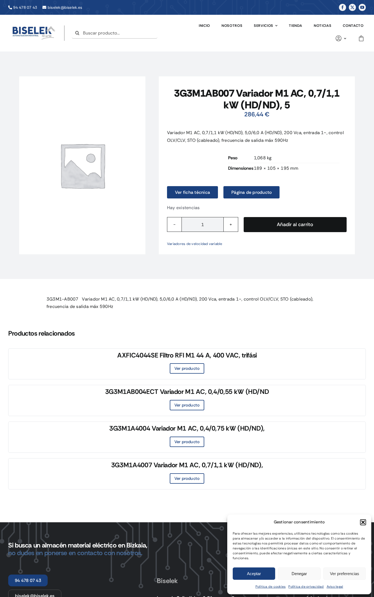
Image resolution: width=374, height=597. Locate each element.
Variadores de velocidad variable (194, 243)
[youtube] (362, 7)
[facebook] (342, 7)
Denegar (299, 573)
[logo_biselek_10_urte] (34, 27)
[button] (363, 522)
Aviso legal (335, 586)
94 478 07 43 (25, 7)
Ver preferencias (344, 573)
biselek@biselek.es (65, 7)
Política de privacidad (306, 586)
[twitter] (352, 7)
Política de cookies (270, 586)
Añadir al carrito (295, 224)
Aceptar (254, 573)
